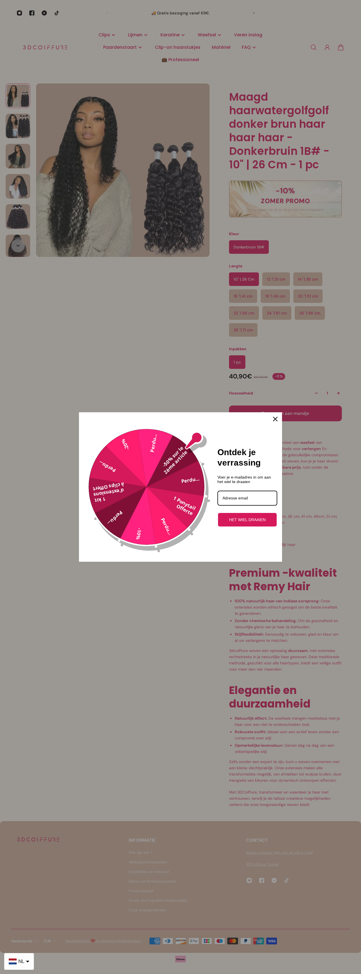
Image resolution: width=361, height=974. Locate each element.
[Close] (275, 419)
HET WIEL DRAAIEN (247, 519)
